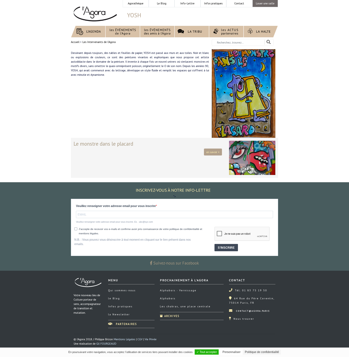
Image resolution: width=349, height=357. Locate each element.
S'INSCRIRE (226, 247)
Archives (171, 316)
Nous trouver (244, 318)
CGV (140, 339)
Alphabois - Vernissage (178, 290)
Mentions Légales (124, 339)
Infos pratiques (120, 306)
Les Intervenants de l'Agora (99, 42)
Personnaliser (231, 352)
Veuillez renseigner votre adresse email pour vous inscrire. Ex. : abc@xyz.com (114, 222)
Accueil (75, 42)
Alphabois (168, 298)
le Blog (114, 298)
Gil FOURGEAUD (106, 343)
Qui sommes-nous (122, 290)
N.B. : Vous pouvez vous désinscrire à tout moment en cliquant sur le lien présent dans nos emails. (132, 242)
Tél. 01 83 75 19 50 (251, 290)
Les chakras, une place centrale (185, 306)
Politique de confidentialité (262, 352)
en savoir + (213, 152)
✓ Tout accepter (206, 352)
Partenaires (126, 324)
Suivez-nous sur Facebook (175, 263)
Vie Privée (151, 339)
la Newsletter (119, 314)
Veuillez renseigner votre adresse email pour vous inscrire (116, 206)
